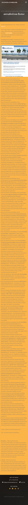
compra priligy (8, 33)
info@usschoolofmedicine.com (10, 482)
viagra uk (3, 26)
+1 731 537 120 (14, 479)
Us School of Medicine (10, 2)
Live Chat (23, 482)
